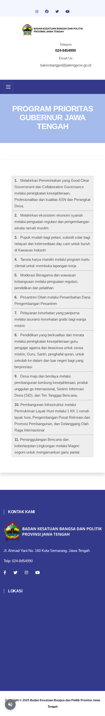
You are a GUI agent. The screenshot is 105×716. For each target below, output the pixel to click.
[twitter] (57, 11)
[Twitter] (15, 572)
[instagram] (37, 11)
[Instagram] (26, 572)
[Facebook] (4, 572)
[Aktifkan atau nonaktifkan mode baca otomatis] (10, 704)
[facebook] (47, 11)
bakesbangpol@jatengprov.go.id (65, 65)
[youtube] (68, 11)
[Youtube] (37, 572)
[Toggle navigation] (8, 86)
